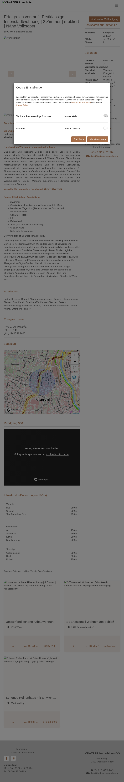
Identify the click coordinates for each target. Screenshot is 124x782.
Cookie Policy (22, 105)
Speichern (78, 139)
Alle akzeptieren (97, 139)
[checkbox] (105, 115)
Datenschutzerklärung (81, 102)
